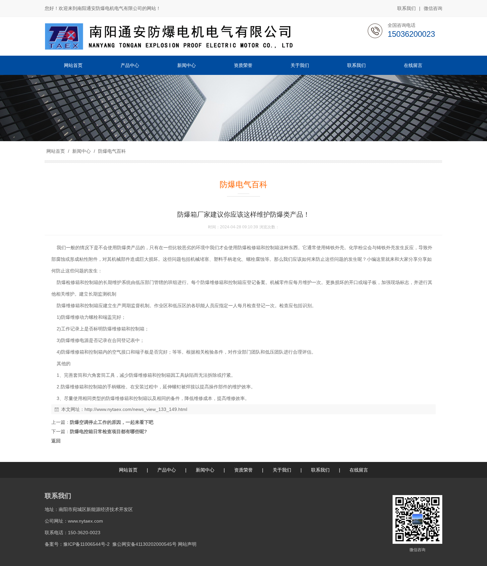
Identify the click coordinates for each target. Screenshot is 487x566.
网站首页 (55, 151)
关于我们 (282, 470)
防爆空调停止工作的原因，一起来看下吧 (111, 422)
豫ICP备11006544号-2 (86, 544)
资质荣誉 (243, 470)
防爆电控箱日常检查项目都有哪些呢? (108, 431)
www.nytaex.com (85, 521)
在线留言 (359, 470)
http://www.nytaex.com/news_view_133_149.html (135, 409)
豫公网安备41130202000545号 (144, 544)
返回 (56, 440)
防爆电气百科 (111, 151)
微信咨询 (433, 8)
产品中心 (166, 470)
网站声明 (187, 544)
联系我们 (406, 8)
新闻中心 (81, 151)
